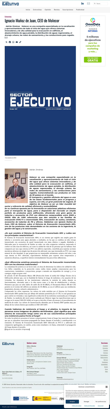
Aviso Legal (100, 405)
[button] (106, 387)
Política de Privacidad (89, 405)
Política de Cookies (76, 405)
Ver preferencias (100, 401)
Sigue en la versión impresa (17, 329)
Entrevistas (8, 16)
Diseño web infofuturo (9, 407)
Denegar (86, 401)
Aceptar (72, 401)
